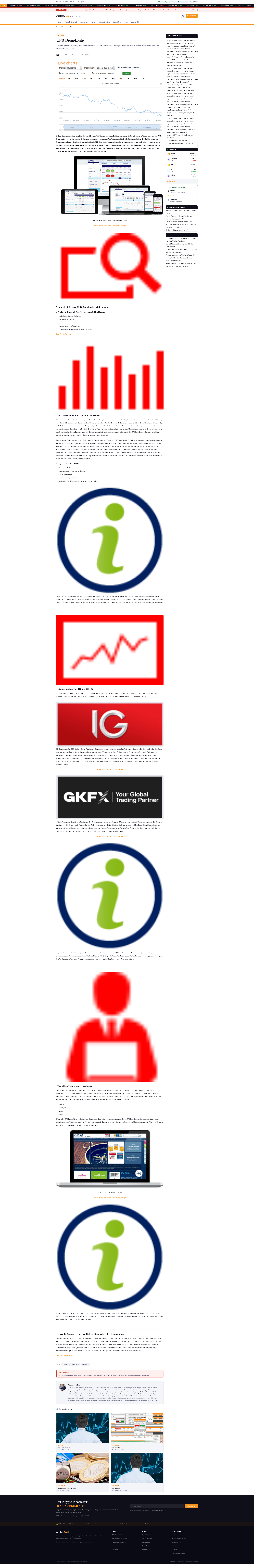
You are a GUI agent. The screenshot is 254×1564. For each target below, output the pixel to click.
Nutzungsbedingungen (119, 1542)
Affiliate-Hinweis (117, 1535)
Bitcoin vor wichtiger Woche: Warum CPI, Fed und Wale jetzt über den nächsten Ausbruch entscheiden (77, 10)
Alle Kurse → (249, 5)
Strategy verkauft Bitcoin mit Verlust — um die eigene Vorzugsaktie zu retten (140, 10)
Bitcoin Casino (146, 1546)
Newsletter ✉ (191, 16)
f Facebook (85, 1365)
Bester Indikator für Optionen (176, 221)
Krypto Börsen (117, 22)
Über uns (58, 2)
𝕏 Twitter (65, 1365)
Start (57, 27)
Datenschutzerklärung (157, 1510)
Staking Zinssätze (104, 22)
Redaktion (65, 2)
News (59, 22)
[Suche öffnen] (183, 16)
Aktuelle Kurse (146, 1549)
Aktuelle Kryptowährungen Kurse (76, 22)
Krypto (93, 22)
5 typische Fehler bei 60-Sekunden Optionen (181, 210)
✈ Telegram (75, 1365)
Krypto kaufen (146, 1535)
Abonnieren (191, 1506)
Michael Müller (64, 55)
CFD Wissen (64, 27)
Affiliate (72, 2)
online (65, 16)
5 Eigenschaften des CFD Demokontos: (180, 90)
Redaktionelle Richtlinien (119, 1538)
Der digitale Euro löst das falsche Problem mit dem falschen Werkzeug (192, 10)
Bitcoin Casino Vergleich (132, 22)
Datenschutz (175, 1549)
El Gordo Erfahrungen (174, 230)
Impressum (115, 1549)
